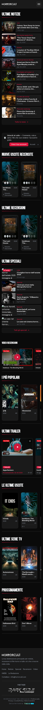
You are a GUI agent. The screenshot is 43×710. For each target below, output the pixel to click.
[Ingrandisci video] (30, 441)
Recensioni (27, 669)
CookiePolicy (18, 701)
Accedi (32, 144)
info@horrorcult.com (18, 677)
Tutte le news (21, 122)
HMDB (4, 673)
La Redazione (13, 673)
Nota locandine (30, 701)
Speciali (18, 669)
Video (35, 669)
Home (4, 669)
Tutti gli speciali (21, 330)
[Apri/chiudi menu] (39, 4)
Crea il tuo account (18, 144)
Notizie (10, 669)
